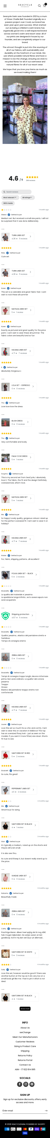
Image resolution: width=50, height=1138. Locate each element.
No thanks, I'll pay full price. (13, 583)
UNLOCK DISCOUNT (13, 578)
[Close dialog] (3, 552)
